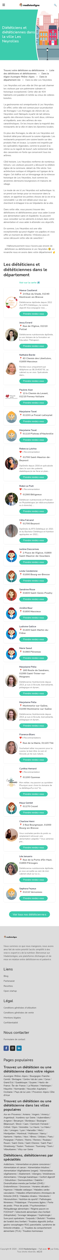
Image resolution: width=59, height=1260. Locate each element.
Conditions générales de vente (19, 1012)
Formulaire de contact (14, 1039)
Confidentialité (11, 1022)
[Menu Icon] (3, 4)
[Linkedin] (19, 1048)
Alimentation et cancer (15, 1167)
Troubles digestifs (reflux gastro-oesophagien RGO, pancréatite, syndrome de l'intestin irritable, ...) (29, 1224)
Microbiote (44, 1196)
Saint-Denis (18, 1143)
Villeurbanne (10, 1149)
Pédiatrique (20, 1202)
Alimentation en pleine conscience (33, 1164)
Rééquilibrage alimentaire (16, 1208)
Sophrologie (45, 1215)
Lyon (22, 1130)
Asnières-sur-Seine (25, 1117)
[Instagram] (12, 1048)
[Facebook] (6, 1048)
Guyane (33, 1082)
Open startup (10, 991)
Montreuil (21, 1133)
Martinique (45, 1085)
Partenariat (9, 981)
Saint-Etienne (32, 1143)
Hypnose (8, 1189)
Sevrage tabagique (27, 1215)
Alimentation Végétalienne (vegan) (21, 1170)
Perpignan (9, 1139)
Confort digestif (47, 1177)
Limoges (14, 1130)
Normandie (19, 1088)
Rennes (37, 1139)
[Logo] (29, 4)
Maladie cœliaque (23, 1189)
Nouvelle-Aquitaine (36, 1088)
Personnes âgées (37, 1202)
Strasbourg (9, 1146)
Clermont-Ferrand (39, 1124)
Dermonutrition (25, 1180)
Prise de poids (21, 1205)
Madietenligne (30, 1249)
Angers (35, 1114)
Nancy (43, 1133)
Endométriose (11, 1186)
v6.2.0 (39, 1251)
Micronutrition (10, 1199)
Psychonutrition (38, 1205)
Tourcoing (40, 1146)
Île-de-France (19, 1085)
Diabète (39, 1180)
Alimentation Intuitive (38, 1167)
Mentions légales (12, 1017)
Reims (28, 1139)
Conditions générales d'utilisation (20, 1007)
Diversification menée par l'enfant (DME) (24, 1183)
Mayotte (8, 1088)
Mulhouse (33, 1133)
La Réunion (33, 1085)
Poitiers (19, 1139)
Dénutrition (10, 1180)
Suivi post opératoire (14, 1218)
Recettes (8, 986)
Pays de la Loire (22, 1092)
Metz (40, 1130)
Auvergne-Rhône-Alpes (16, 1076)
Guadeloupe (21, 1082)
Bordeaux (30, 1120)
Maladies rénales (28, 1196)
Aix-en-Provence (12, 1114)
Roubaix (47, 1139)
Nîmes (33, 1136)
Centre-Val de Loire (33, 1079)
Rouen (7, 1143)
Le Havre (34, 1127)
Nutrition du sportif (28, 1199)
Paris (50, 1136)
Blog (6, 976)
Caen (25, 1124)
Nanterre (8, 1136)
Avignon (8, 1120)
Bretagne (16, 1079)
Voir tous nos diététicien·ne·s (29, 914)
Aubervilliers (43, 1117)
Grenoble (23, 1127)
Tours (50, 1146)
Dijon (14, 1127)
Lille (6, 1130)
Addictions (9, 1164)
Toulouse (29, 1146)
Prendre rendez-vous (33, 313)
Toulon (19, 1146)
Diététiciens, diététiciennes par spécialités (28, 1157)
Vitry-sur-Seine (25, 1149)
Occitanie (8, 1092)
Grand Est (8, 1082)
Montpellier (9, 1133)
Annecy (45, 1114)
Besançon (18, 1120)
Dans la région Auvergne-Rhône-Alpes (26, 75)
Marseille (31, 1130)
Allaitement (24, 1173)
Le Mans (45, 1127)
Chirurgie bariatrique (28, 1177)
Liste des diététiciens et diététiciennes (29, 72)
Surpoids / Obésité (35, 1218)
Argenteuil (9, 1117)
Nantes (18, 1136)
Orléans (42, 1136)
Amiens (26, 1114)
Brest (18, 1124)
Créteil (7, 1127)
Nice (25, 1136)
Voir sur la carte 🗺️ (29, 282)
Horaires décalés (40, 1186)
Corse (47, 1079)
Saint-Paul (46, 1143)
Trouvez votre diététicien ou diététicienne (24, 70)
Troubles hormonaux (33, 1231)
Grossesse (24, 1186)
